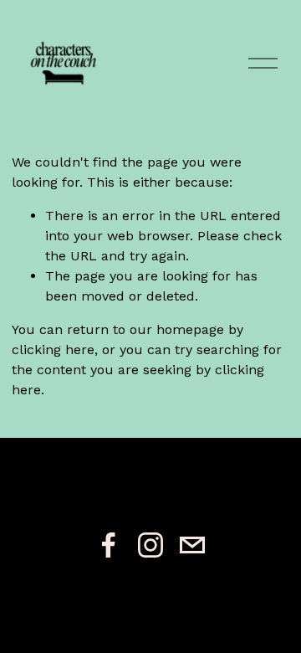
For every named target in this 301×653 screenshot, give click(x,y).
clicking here (53, 349)
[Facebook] (108, 545)
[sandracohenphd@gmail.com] (192, 545)
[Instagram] (150, 545)
